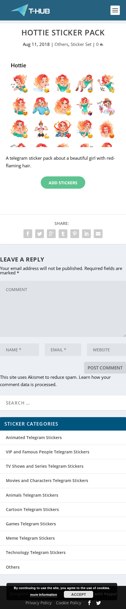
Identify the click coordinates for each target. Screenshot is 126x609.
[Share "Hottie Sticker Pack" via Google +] (51, 234)
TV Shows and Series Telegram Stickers (45, 466)
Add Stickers (63, 182)
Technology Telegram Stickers (36, 552)
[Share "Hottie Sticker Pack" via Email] (98, 234)
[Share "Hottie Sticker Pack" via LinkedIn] (86, 234)
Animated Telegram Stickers (34, 437)
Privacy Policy (38, 602)
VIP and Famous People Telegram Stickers (47, 452)
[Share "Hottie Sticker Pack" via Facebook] (28, 234)
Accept (78, 594)
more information (43, 594)
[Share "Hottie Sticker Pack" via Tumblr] (63, 234)
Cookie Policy (68, 602)
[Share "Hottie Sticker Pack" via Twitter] (39, 234)
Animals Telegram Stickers (32, 495)
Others (61, 44)
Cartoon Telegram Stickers (32, 509)
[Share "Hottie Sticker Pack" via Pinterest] (75, 234)
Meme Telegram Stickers (30, 538)
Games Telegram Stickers (31, 524)
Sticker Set (81, 44)
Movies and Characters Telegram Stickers (47, 480)
